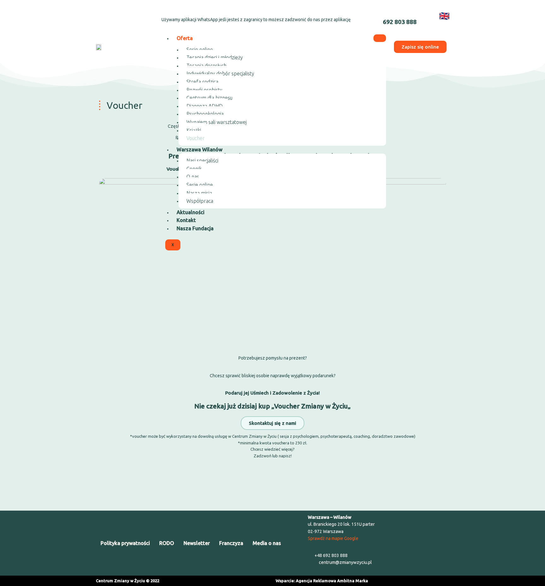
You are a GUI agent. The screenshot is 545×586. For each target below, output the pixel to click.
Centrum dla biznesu (209, 98)
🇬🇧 (444, 16)
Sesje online (199, 49)
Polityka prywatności (125, 543)
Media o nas (267, 543)
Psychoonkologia (205, 114)
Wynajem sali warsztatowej (216, 122)
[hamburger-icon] (379, 38)
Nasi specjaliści (202, 160)
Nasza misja (199, 193)
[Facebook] (104, 14)
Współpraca (199, 201)
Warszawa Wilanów (199, 149)
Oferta (185, 38)
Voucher (195, 138)
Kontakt (186, 220)
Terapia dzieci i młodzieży (214, 57)
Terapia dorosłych (206, 65)
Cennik (194, 169)
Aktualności (190, 212)
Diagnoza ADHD (204, 106)
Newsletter (197, 543)
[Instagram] (121, 14)
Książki (193, 130)
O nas (192, 176)
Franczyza (231, 543)
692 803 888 (400, 21)
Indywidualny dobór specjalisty (220, 73)
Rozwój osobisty (204, 90)
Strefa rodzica (202, 82)
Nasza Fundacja (195, 228)
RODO (166, 543)
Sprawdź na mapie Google (333, 538)
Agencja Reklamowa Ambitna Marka (332, 580)
